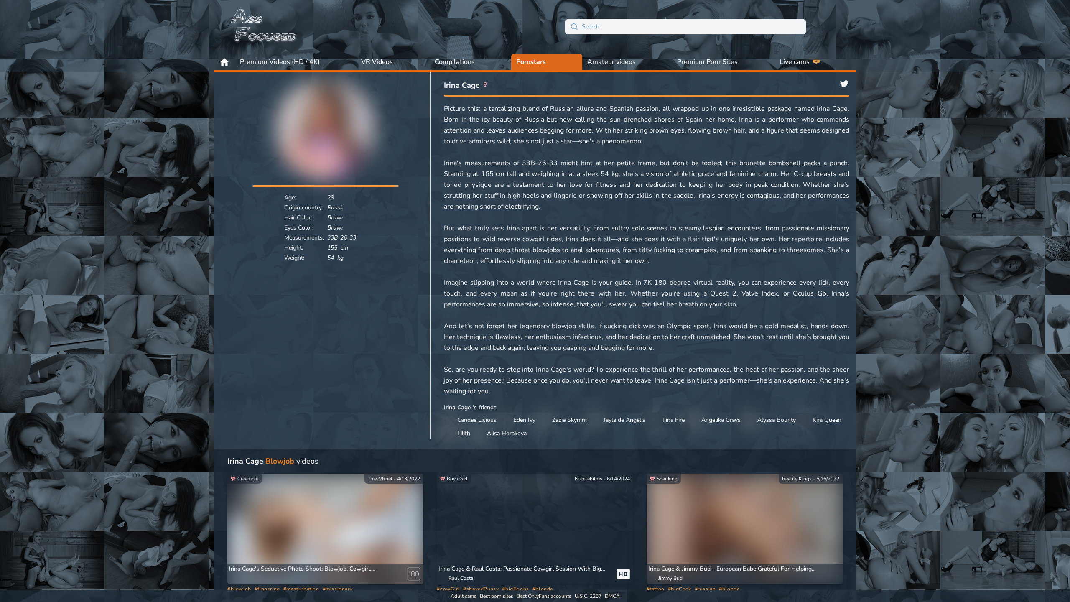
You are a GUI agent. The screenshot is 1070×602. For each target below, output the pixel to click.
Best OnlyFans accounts (544, 596)
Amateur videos (611, 61)
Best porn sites (496, 596)
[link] (414, 574)
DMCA (612, 596)
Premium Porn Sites (707, 61)
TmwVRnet (380, 478)
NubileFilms (588, 478)
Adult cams (463, 596)
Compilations (455, 61)
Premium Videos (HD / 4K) (280, 61)
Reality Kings (797, 478)
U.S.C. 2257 (588, 596)
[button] (735, 569)
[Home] (264, 26)
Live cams (795, 61)
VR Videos (377, 61)
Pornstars (531, 61)
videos (272, 461)
